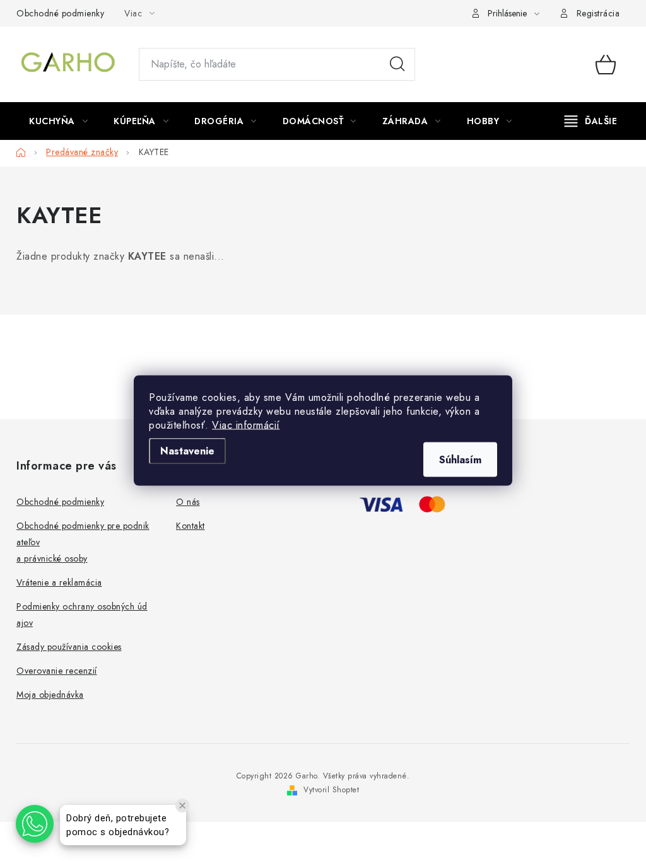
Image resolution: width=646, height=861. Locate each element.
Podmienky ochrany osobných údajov (82, 614)
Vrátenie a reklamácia (59, 582)
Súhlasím (460, 460)
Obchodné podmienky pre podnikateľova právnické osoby (83, 542)
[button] (35, 824)
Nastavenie (187, 451)
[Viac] (591, 121)
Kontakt (190, 525)
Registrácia (598, 13)
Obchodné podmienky (60, 13)
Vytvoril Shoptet (331, 789)
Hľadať (397, 64)
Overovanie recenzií (56, 670)
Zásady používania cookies (69, 646)
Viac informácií (246, 425)
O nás (188, 501)
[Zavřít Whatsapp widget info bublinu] (182, 805)
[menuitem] (58, 121)
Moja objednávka (50, 694)
